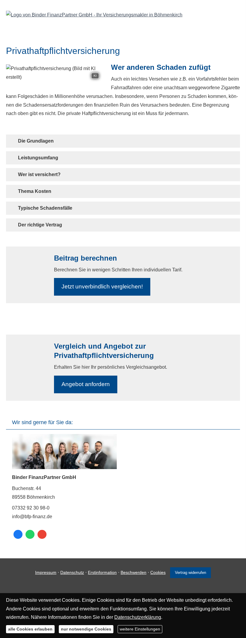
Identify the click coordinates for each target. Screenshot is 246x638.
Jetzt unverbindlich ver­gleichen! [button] (102, 286)
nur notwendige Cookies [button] (86, 629)
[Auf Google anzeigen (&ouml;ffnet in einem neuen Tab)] (42, 534)
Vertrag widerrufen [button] (190, 572)
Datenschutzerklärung (137, 617)
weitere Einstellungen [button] (140, 629)
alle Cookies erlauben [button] (30, 629)
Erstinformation (102, 572)
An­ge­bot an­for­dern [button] (86, 384)
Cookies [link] (158, 572)
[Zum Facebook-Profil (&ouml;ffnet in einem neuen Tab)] (18, 534)
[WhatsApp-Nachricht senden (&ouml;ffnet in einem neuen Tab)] (30, 534)
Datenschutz (72, 572)
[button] (36, 140)
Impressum (45, 572)
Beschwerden (133, 572)
